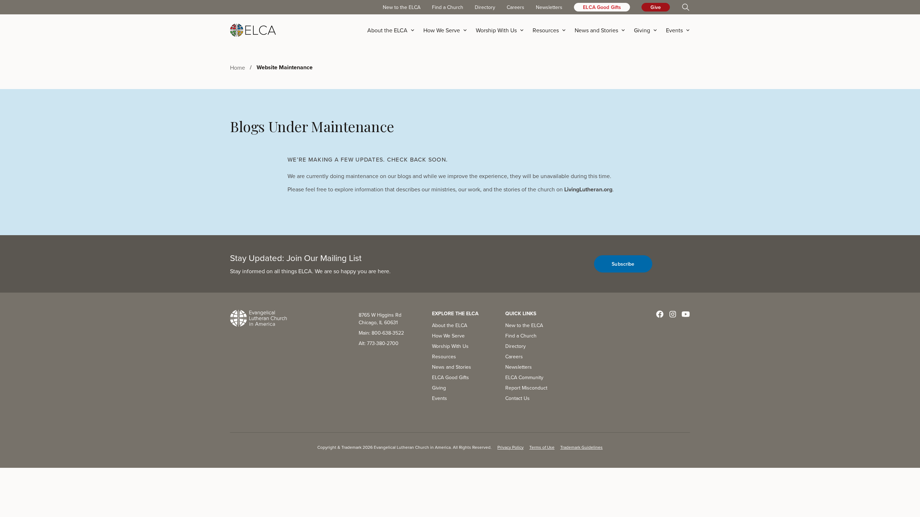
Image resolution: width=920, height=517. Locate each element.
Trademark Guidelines (581, 447)
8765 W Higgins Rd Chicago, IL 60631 (380, 318)
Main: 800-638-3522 (381, 332)
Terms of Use (542, 447)
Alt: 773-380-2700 (379, 343)
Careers (515, 7)
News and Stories (451, 367)
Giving (439, 387)
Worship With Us (450, 346)
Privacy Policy (510, 447)
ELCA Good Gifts (602, 7)
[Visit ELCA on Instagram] (672, 314)
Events (439, 398)
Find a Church (447, 7)
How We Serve (448, 335)
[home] (253, 30)
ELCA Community (524, 377)
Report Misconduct (526, 387)
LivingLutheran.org (588, 189)
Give (655, 7)
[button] (393, 30)
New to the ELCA (401, 7)
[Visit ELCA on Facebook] (660, 314)
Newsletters (549, 7)
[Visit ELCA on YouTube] (685, 314)
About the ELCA (449, 325)
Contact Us (517, 398)
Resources (444, 356)
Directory (485, 7)
